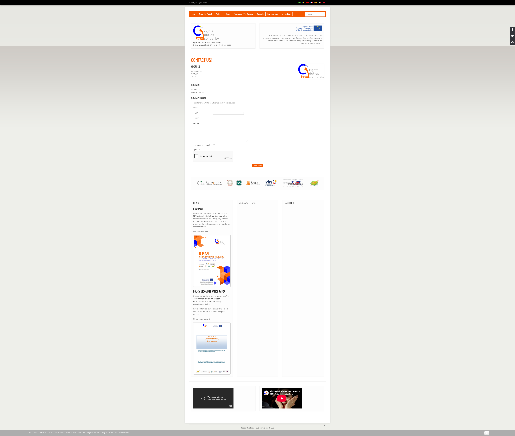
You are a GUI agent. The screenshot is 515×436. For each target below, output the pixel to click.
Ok (487, 433)
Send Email (257, 165)
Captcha (196, 150)
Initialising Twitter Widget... (248, 203)
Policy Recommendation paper (209, 291)
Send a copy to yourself (201, 145)
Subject (196, 118)
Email (195, 113)
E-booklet (198, 209)
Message (196, 123)
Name (195, 107)
